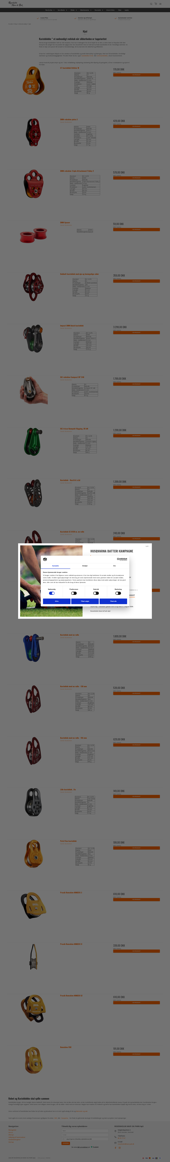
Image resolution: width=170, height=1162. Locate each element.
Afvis (57, 601)
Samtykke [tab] (55, 566)
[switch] (74, 593)
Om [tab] (114, 566)
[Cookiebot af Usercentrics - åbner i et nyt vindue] (118, 559)
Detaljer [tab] (85, 566)
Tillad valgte (85, 601)
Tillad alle (113, 601)
